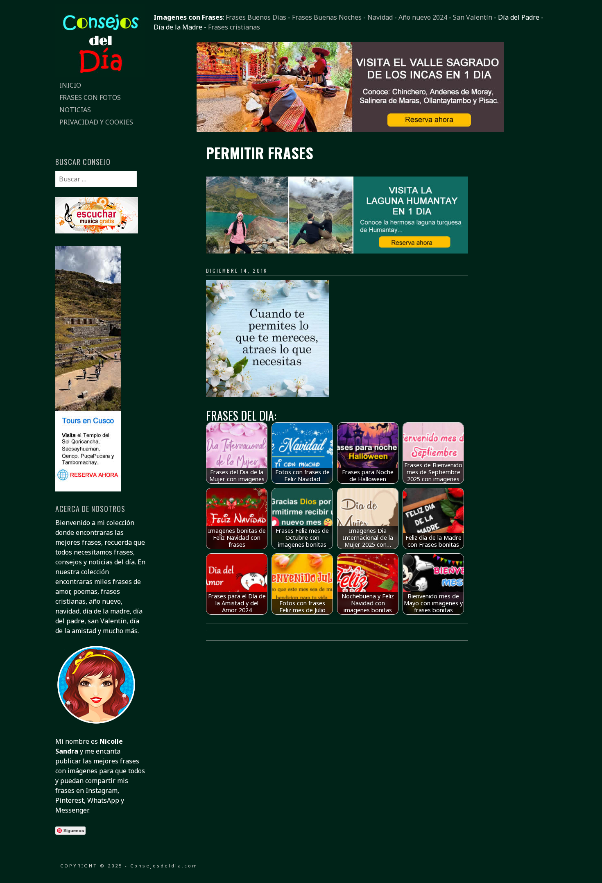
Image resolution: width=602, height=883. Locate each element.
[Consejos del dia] (100, 74)
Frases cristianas (234, 27)
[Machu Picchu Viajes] (350, 129)
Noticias (75, 109)
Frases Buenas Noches (327, 17)
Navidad (380, 17)
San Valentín (472, 17)
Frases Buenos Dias (256, 17)
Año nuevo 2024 (422, 17)
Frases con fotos (90, 97)
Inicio (70, 85)
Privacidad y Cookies (96, 122)
